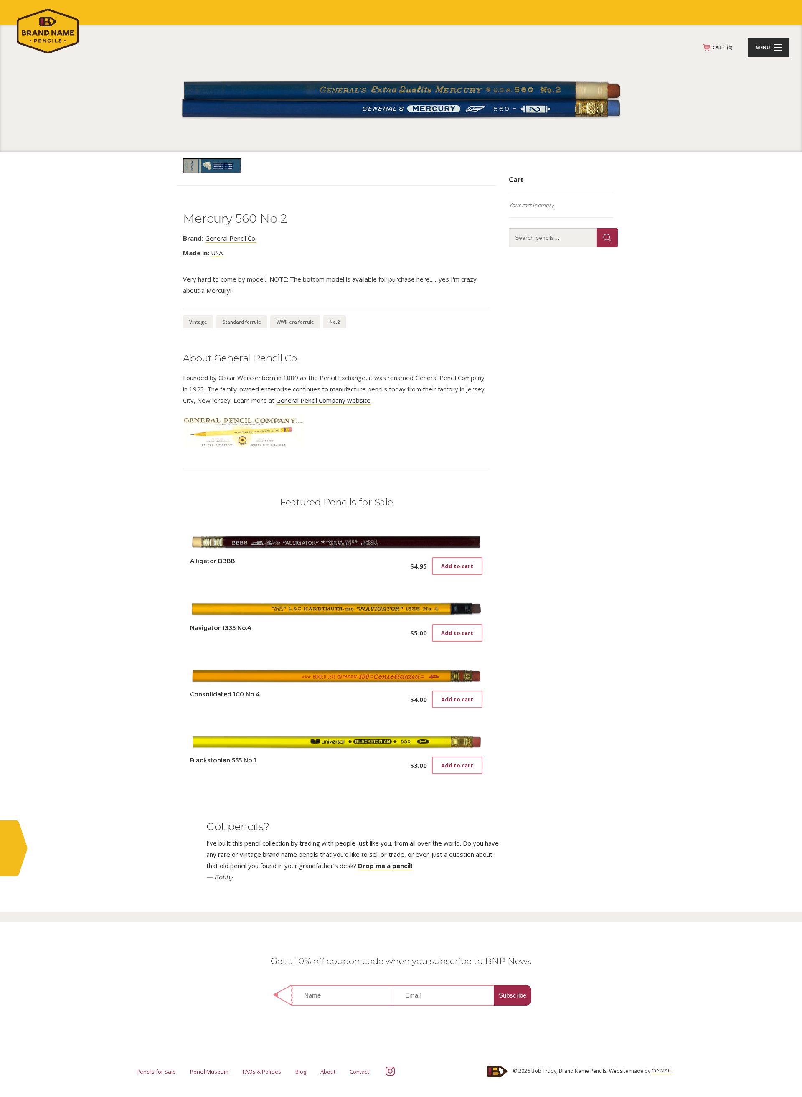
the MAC (661, 1070)
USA (217, 253)
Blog (300, 1071)
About (327, 1071)
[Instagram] (390, 1071)
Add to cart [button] (457, 566)
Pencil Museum (209, 1071)
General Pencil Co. (230, 238)
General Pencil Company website (323, 400)
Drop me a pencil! (385, 865)
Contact (359, 1071)
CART (723, 47)
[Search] (607, 237)
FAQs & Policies (262, 1071)
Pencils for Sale (156, 1071)
